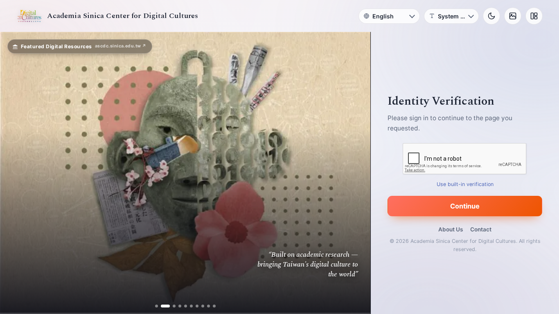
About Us (450, 229)
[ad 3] (171, 306)
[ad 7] (197, 306)
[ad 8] (202, 306)
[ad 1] (156, 306)
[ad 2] (162, 306)
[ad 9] (208, 306)
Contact (480, 229)
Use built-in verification (465, 184)
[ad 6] (191, 306)
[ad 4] (179, 306)
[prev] (15, 173)
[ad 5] (185, 306)
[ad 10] (214, 306)
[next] (356, 173)
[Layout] (534, 16)
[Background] (512, 16)
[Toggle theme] (491, 16)
